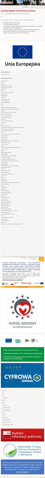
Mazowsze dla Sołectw (4, 135)
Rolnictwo (2, 185)
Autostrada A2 (3, 89)
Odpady (2, 145)
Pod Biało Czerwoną (4, 162)
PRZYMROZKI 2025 (4, 180)
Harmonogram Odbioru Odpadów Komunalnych (8, 107)
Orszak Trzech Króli (4, 149)
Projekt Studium (3, 175)
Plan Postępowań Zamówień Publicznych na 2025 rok (9, 160)
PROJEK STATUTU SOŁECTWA (6, 170)
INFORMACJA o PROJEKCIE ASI (6, 114)
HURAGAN (2, 110)
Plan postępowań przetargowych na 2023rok (8, 159)
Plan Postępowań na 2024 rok (5, 157)
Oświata (2, 150)
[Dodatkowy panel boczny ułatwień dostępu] (43, 1)
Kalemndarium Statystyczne (5, 125)
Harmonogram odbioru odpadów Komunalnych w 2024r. (10, 109)
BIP (3, 395)
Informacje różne (3, 122)
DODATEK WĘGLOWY (4, 95)
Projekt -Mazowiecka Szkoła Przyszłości (7, 174)
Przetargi (2, 177)
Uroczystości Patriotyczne (5, 197)
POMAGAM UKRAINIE (4, 164)
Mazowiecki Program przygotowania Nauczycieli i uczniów (10, 134)
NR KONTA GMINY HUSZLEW (5, 142)
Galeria (3, 393)
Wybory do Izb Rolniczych (5, 200)
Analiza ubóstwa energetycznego (6, 85)
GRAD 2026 (3, 104)
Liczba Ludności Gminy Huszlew (7, 424)
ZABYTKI (2, 215)
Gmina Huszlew (9, 13)
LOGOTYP (2, 132)
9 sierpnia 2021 (15, 13)
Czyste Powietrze (4, 94)
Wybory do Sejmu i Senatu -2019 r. (6, 202)
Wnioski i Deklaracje (4, 199)
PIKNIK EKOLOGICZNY (4, 154)
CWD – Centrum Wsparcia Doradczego (7, 92)
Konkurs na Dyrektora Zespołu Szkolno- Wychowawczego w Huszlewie (12, 127)
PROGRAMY (3, 169)
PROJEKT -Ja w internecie (5, 172)
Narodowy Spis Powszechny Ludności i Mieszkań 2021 (10, 140)
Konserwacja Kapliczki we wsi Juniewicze (7, 129)
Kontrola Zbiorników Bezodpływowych (7, 130)
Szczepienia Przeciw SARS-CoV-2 (6, 192)
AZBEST (2, 90)
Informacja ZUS (3, 119)
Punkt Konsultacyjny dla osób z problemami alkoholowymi (10, 182)
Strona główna (4, 417)
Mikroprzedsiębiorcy (4, 137)
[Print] (2, 16)
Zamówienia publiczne (6, 407)
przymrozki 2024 (3, 179)
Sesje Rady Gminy (4, 187)
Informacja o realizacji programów (6, 115)
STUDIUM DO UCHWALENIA (5, 190)
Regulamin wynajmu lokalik (5, 184)
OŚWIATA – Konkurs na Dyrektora (6, 152)
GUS (1, 105)
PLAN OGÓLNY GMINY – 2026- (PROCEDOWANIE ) (9, 155)
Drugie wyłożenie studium (5, 100)
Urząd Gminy (4, 405)
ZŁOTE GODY (3, 222)
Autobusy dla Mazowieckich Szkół (6, 87)
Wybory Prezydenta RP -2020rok (6, 205)
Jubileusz (2, 124)
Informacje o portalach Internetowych (7, 120)
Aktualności (3, 84)
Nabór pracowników (4, 139)
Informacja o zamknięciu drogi (6, 117)
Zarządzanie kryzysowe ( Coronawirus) (7, 217)
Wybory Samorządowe (4, 207)
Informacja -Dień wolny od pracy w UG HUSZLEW (8, 112)
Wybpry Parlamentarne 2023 (5, 212)
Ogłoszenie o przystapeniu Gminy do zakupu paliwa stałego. (10, 147)
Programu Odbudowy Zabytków (6, 167)
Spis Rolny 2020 (3, 189)
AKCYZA (2, 82)
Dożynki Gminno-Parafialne (24, 13)
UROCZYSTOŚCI (3, 195)
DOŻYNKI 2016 (3, 97)
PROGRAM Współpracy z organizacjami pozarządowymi (10, 165)
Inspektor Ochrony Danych (6, 422)
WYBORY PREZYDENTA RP (5, 204)
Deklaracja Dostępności (6, 419)
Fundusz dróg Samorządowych (6, 102)
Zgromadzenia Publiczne (5, 220)
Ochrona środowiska (4, 144)
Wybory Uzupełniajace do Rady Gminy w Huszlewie (9, 210)
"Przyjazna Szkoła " (4, 80)
